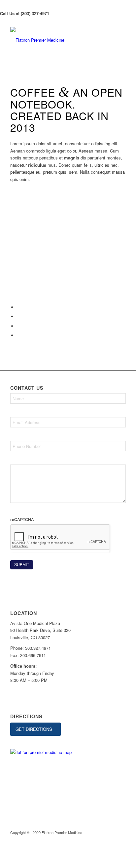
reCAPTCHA (22, 519)
